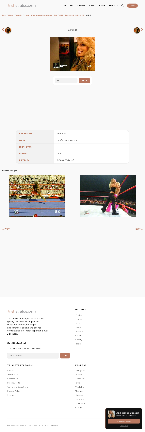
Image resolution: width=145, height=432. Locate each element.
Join (65, 355)
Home (4, 15)
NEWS (102, 6)
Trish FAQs (12, 374)
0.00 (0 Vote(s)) (65, 160)
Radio (78, 344)
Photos (10, 15)
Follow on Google (124, 421)
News (78, 327)
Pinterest (79, 399)
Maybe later (124, 426)
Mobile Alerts (13, 383)
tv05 (59, 133)
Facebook (80, 379)
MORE (112, 6)
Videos (78, 319)
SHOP (92, 6)
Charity (78, 340)
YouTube (79, 387)
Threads (79, 391)
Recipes (79, 331)
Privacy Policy (13, 391)
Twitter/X (79, 374)
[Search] (122, 5)
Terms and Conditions (17, 387)
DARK (133, 5)
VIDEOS (81, 6)
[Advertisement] (72, 107)
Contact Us (12, 379)
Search (10, 370)
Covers (78, 335)
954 (64, 133)
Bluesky (79, 395)
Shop (77, 323)
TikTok (78, 383)
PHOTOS (68, 6)
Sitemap (11, 395)
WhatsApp (80, 403)
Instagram (80, 370)
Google (78, 407)
